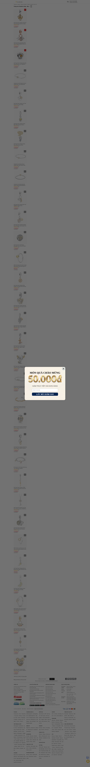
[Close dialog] (63, 368)
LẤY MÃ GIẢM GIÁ (45, 394)
